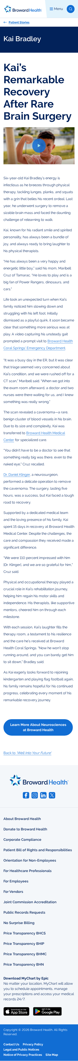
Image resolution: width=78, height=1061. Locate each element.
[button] (71, 9)
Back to (27, 753)
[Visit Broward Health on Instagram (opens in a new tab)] (34, 795)
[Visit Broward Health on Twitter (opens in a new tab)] (52, 795)
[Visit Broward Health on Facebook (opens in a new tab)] (26, 795)
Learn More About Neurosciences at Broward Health (38, 727)
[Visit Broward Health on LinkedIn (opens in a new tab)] (43, 795)
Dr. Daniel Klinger (16, 475)
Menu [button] (58, 9)
